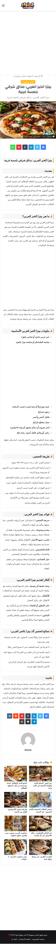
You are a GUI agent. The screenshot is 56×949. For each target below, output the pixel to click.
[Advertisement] (28, 41)
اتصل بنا (14, 939)
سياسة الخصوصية (38, 939)
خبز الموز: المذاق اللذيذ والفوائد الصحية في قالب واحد (42, 785)
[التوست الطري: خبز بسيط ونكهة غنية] (40, 847)
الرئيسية (37, 76)
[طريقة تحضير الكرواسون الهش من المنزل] (15, 800)
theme (28, 750)
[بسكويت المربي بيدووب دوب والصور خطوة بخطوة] (15, 823)
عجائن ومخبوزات (19, 76)
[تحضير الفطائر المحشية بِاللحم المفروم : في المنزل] (40, 800)
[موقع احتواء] (32, 5)
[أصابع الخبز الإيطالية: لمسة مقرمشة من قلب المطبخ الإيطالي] (15, 773)
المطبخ (30, 76)
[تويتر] (37, 147)
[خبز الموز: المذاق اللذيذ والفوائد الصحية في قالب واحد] (40, 773)
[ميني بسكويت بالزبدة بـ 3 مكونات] (15, 847)
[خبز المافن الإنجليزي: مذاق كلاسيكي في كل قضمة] (40, 823)
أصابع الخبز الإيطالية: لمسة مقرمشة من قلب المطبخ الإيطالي (17, 785)
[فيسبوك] (43, 147)
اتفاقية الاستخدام (25, 939)
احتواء (17, 935)
